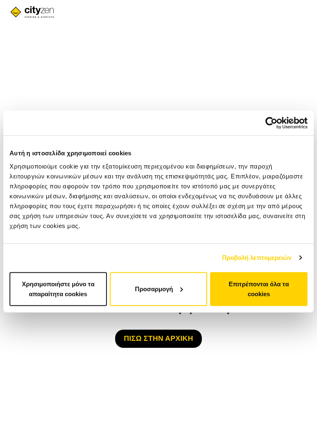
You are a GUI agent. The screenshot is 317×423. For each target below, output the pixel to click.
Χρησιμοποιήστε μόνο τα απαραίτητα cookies (58, 288)
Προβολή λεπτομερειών (257, 257)
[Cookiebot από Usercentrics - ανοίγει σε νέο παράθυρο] (271, 123)
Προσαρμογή (154, 288)
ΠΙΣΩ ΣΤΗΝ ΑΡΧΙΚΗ (158, 338)
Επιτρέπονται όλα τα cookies (259, 288)
